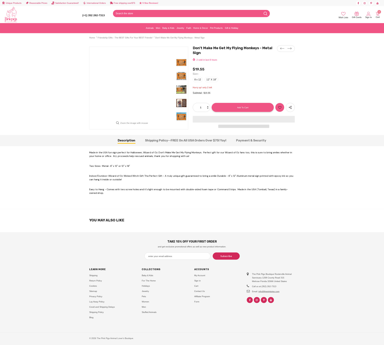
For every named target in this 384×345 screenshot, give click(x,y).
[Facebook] (358, 3)
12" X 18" (211, 79)
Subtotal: (197, 93)
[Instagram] (364, 3)
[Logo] (11, 14)
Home (92, 37)
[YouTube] (377, 3)
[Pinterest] (371, 3)
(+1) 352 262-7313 (93, 15)
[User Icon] (368, 14)
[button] (244, 119)
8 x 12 (197, 79)
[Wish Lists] (279, 107)
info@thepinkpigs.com (268, 291)
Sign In (368, 17)
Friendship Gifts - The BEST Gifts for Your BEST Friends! (125, 37)
